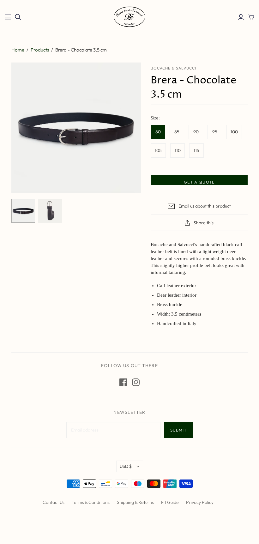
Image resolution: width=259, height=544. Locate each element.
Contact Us (53, 502)
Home (17, 50)
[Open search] (18, 17)
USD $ (126, 466)
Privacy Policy (200, 502)
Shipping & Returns (135, 502)
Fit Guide (170, 502)
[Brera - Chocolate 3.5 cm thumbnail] (23, 211)
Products (40, 50)
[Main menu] (8, 17)
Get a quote (199, 181)
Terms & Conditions (91, 502)
